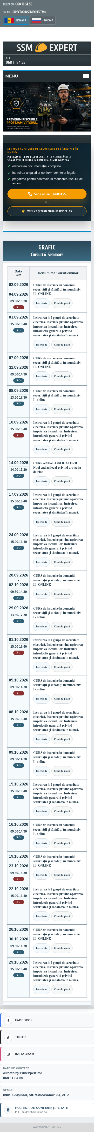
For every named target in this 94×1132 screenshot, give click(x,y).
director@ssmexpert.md (22, 1073)
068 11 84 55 (15, 62)
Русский (48, 20)
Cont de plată (62, 303)
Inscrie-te (41, 303)
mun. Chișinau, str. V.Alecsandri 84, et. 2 (36, 1095)
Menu (11, 76)
